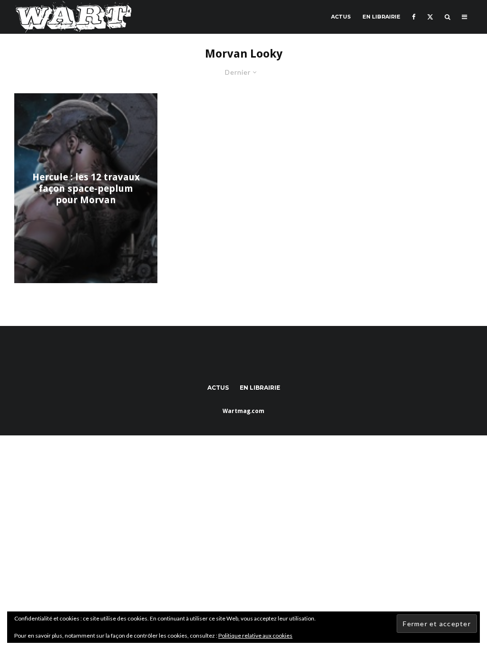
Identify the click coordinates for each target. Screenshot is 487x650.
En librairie (381, 16)
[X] (430, 17)
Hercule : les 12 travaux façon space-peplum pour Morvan (86, 188)
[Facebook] (413, 17)
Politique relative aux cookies (255, 635)
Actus (341, 16)
